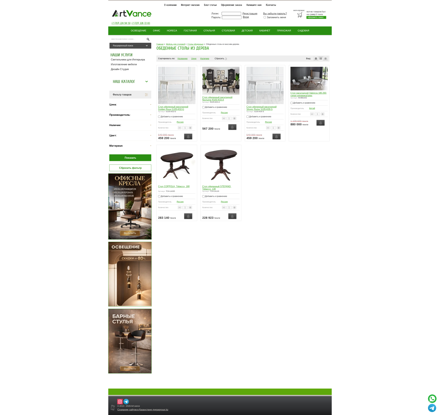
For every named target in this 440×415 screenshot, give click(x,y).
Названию (183, 58)
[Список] (316, 58)
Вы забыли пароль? (275, 13)
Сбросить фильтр (130, 167)
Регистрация (250, 13)
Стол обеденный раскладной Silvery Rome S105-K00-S (261, 108)
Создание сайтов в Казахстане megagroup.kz (142, 409)
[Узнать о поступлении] (188, 136)
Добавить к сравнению (171, 116)
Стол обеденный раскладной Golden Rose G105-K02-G (173, 108)
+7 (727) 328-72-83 (140, 23)
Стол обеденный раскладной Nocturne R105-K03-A (217, 98)
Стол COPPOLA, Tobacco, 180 (174, 186)
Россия (180, 122)
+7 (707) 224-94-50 (120, 23)
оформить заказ (315, 17)
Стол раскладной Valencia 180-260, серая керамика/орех (308, 94)
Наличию (204, 58)
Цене (193, 58)
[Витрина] (320, 58)
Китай (312, 108)
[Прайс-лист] (325, 58)
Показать (130, 157)
